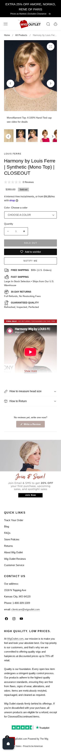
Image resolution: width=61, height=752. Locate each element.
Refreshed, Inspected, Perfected (21, 304)
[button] (5, 24)
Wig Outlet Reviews (15, 558)
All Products (21, 35)
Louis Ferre (12, 154)
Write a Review (32, 425)
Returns (8, 545)
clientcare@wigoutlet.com (25, 609)
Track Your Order (13, 520)
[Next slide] (50, 83)
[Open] (8, 743)
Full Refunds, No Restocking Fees (22, 293)
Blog (6, 526)
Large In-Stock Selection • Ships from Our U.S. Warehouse (29, 281)
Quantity (8, 223)
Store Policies (11, 539)
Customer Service (14, 565)
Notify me (30, 261)
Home (7, 35)
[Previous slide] (10, 83)
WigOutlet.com (15, 638)
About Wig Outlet (13, 552)
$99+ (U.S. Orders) (31, 270)
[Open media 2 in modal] (50, 46)
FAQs (7, 532)
